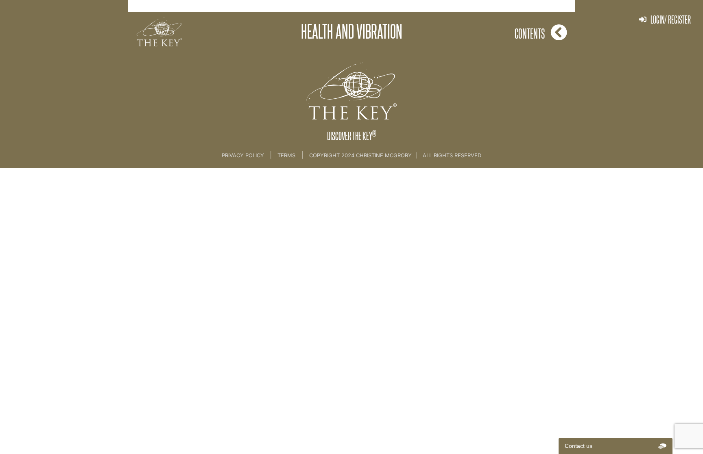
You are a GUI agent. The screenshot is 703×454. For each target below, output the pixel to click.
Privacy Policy (244, 155)
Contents (530, 33)
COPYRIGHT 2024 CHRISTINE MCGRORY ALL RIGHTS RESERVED (395, 155)
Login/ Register (671, 19)
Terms (286, 155)
